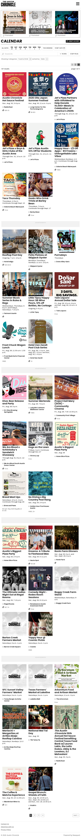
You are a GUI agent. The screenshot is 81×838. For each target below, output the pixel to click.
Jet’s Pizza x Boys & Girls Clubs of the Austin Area (13, 151)
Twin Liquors (61, 311)
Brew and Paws (10, 505)
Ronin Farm (60, 560)
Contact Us (5, 824)
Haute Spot (34, 560)
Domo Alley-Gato (62, 261)
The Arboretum (62, 699)
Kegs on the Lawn (38, 447)
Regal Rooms (9, 604)
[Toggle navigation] (77, 4)
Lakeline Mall (35, 699)
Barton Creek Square (12, 647)
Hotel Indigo (8, 261)
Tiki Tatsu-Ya (35, 740)
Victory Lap (34, 455)
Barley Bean (35, 212)
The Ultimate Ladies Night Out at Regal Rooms (13, 595)
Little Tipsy (34, 312)
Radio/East (8, 107)
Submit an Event (74, 41)
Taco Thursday (11, 198)
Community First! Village (65, 415)
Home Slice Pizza (62, 456)
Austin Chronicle (13, 835)
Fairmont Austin (10, 313)
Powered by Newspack (72, 835)
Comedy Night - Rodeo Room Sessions (37, 595)
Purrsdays (61, 255)
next (75, 815)
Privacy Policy (6, 830)
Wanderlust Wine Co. (12, 801)
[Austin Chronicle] (8, 4)
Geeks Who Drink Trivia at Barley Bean (38, 201)
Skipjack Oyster (36, 266)
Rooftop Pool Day (12, 255)
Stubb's (33, 805)
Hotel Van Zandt (36, 358)
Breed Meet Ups (11, 497)
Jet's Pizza (60, 119)
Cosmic (33, 647)
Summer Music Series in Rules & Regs (11, 300)
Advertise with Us (7, 827)
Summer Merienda (39, 401)
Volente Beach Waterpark (66, 166)
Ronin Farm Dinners (66, 551)
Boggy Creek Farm (63, 603)
